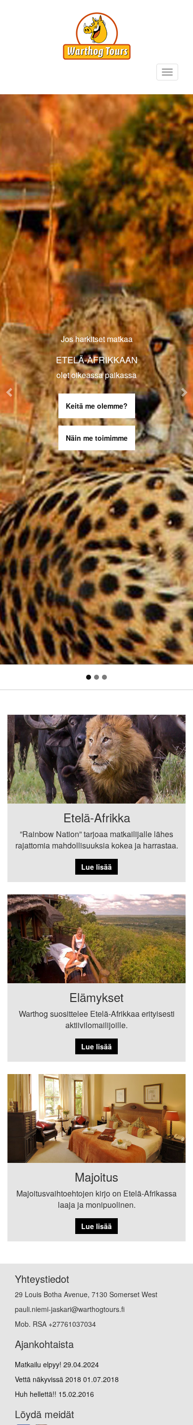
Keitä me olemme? (97, 406)
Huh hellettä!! (54, 1394)
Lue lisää (96, 867)
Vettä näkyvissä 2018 (67, 1379)
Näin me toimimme (97, 438)
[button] (9, 392)
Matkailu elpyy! (57, 1364)
